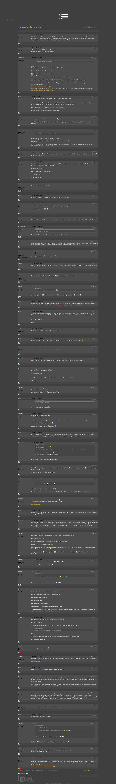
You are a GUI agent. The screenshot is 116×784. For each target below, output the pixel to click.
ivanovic (20, 47)
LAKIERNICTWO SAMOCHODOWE (44, 26)
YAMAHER (20, 387)
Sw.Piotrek (20, 498)
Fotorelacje (55, 26)
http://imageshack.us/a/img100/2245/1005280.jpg (43, 766)
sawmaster (20, 705)
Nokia (19, 251)
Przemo (59, 783)
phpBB (52, 783)
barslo (19, 667)
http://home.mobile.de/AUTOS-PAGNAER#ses (42, 90)
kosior (19, 204)
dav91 (19, 758)
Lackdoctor (21, 57)
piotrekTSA (20, 358)
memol (19, 35)
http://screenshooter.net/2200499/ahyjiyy (41, 86)
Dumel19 (20, 263)
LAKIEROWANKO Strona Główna (27, 26)
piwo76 (19, 328)
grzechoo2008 (21, 226)
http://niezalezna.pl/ (36, 504)
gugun (19, 184)
